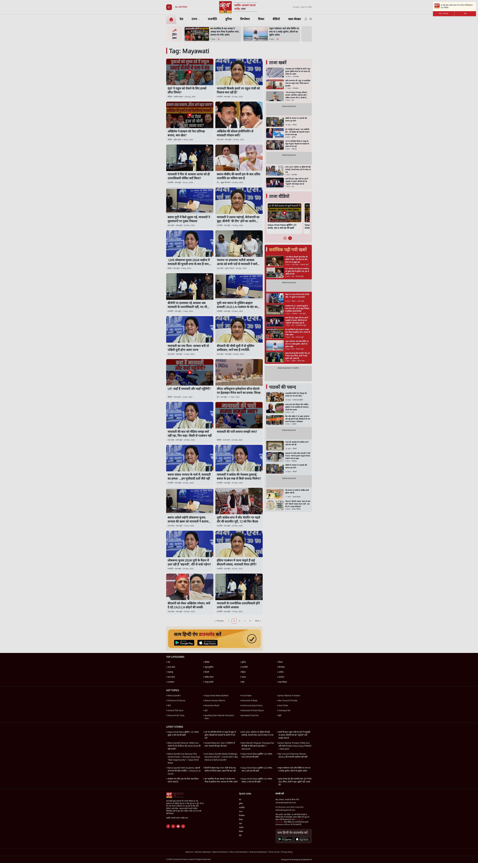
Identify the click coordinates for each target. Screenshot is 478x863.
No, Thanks (443, 13)
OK (465, 13)
